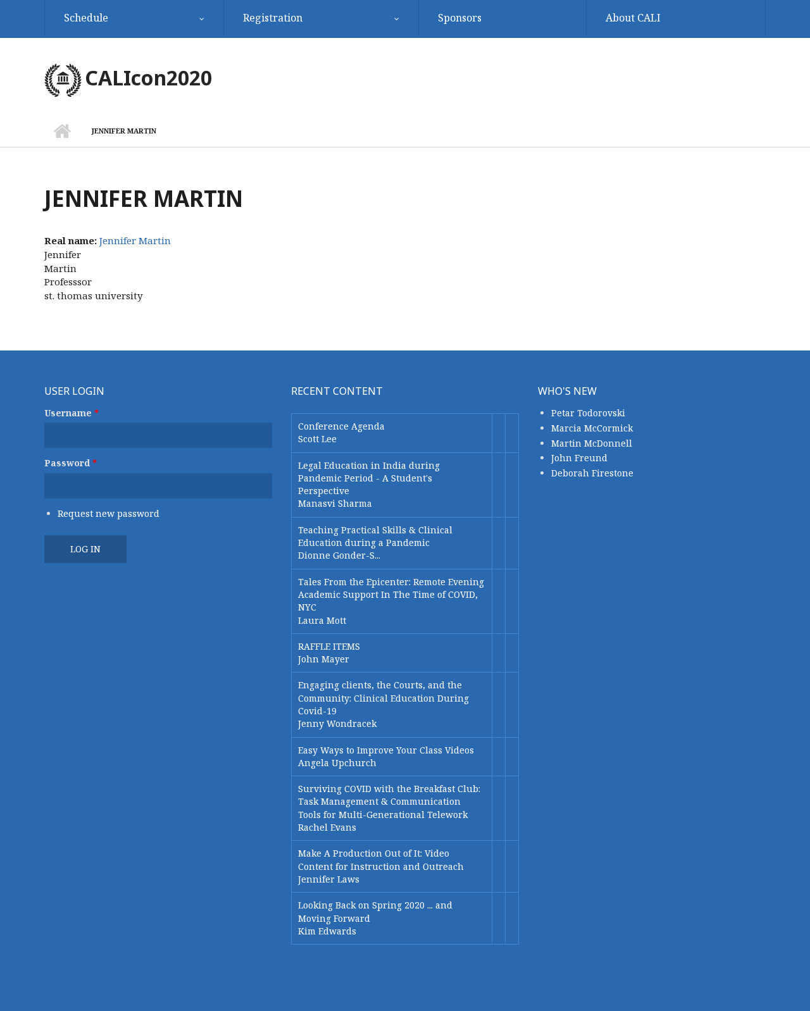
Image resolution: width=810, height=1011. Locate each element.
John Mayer (323, 659)
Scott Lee (317, 439)
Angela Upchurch (337, 763)
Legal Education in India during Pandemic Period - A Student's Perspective (369, 478)
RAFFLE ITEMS (329, 646)
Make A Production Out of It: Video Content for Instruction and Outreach (381, 859)
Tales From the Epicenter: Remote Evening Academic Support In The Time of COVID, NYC (391, 595)
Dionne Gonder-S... (339, 555)
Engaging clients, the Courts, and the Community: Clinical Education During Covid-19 (383, 698)
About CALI (633, 18)
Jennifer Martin (135, 240)
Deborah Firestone (592, 473)
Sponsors (460, 18)
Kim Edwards (327, 931)
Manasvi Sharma (335, 503)
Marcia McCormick (592, 428)
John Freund (579, 458)
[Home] (63, 79)
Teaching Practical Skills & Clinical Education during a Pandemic (375, 536)
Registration (272, 18)
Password (70, 463)
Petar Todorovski (588, 413)
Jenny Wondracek (337, 723)
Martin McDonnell (591, 443)
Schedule (86, 18)
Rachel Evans (327, 827)
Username (71, 413)
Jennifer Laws (328, 879)
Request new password (108, 513)
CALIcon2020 (148, 77)
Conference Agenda (341, 426)
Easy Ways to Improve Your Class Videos (386, 750)
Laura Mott (322, 620)
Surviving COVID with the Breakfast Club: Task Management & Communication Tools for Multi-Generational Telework (389, 802)
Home (61, 131)
